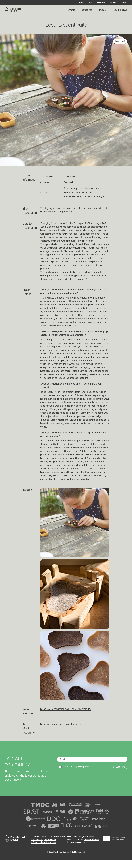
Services (112, 2)
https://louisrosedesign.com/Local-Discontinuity (65, 709)
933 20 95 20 (37, 839)
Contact (124, 2)
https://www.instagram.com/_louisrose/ (60, 724)
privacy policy (82, 766)
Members (101, 2)
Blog (91, 2)
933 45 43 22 (50, 839)
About (81, 2)
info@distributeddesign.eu (43, 842)
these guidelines (91, 839)
